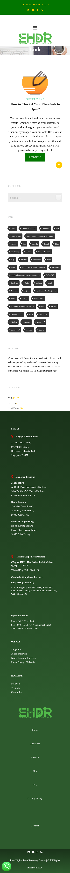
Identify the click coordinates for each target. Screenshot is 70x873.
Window (14, 322)
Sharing (25, 299)
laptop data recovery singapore (33, 267)
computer (45, 228)
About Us (35, 743)
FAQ (35, 784)
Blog (10, 397)
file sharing (15, 252)
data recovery (16, 236)
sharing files (38, 299)
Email (46, 244)
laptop (13, 267)
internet (24, 259)
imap (12, 259)
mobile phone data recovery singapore (25, 275)
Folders (28, 252)
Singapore (16, 649)
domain (35, 244)
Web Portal (43, 314)
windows (26, 322)
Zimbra (41, 330)
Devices (12, 403)
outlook (39, 283)
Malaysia (15, 683)
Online (26, 283)
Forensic (35, 757)
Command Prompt (28, 228)
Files (57, 244)
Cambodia (16, 692)
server (13, 299)
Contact (35, 825)
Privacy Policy (35, 798)
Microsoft (55, 267)
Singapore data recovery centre (22, 306)
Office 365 (50, 275)
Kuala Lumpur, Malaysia (23, 658)
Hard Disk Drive (44, 252)
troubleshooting (16, 314)
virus (31, 314)
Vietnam (15, 688)
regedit (26, 291)
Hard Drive (13, 408)
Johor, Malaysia (19, 653)
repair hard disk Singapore (46, 291)
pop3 (50, 283)
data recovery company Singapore (40, 236)
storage (53, 306)
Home (35, 730)
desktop (13, 244)
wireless (29, 330)
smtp (42, 306)
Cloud (13, 228)
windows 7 (41, 322)
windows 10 (15, 330)
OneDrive (14, 283)
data (57, 228)
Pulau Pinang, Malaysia (23, 662)
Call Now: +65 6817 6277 (35, 4)
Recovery (14, 291)
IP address (37, 259)
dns (24, 244)
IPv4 (49, 259)
